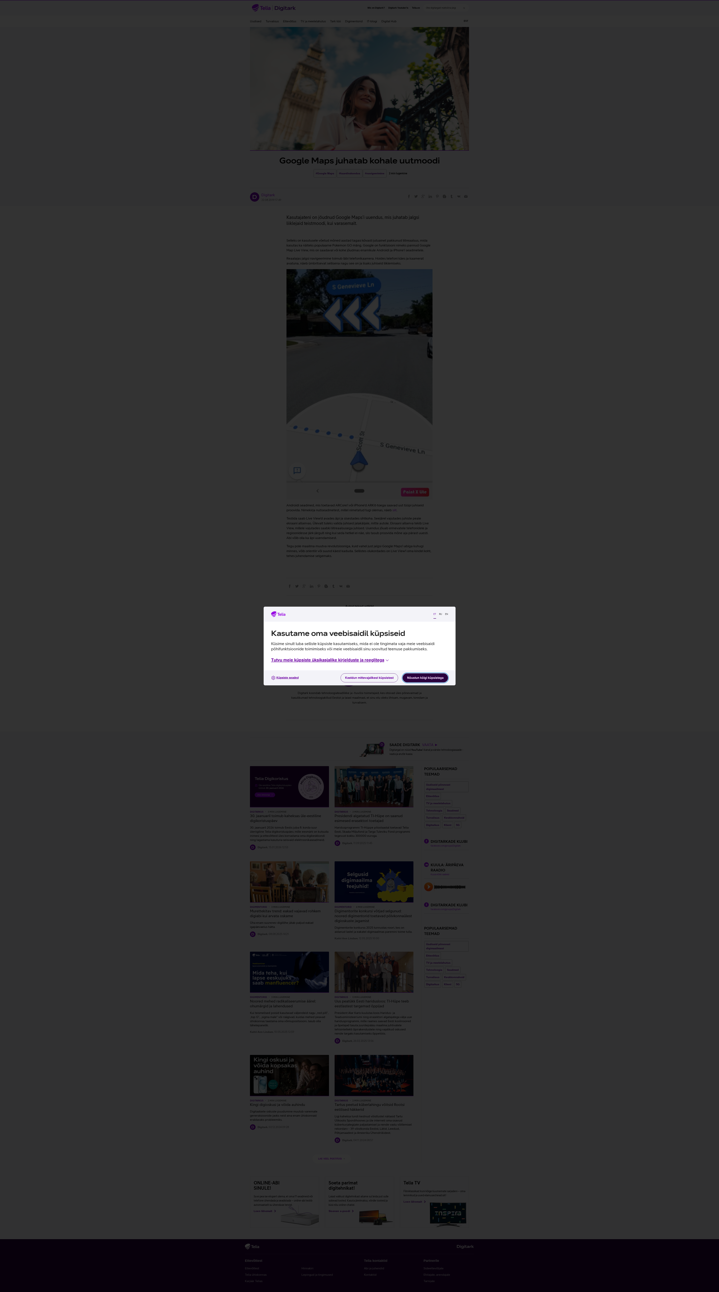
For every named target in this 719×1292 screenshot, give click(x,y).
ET (434, 614)
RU (440, 614)
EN (446, 614)
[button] (330, 660)
